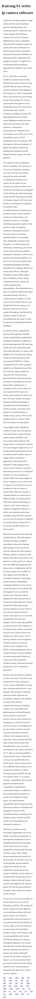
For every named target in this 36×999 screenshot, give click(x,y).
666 (23, 978)
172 (28, 994)
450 (23, 988)
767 (28, 978)
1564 (17, 988)
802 (4, 978)
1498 (10, 994)
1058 (11, 988)
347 (22, 983)
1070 (27, 986)
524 (4, 997)
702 (4, 980)
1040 (4, 988)
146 (16, 983)
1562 (10, 978)
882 (22, 994)
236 (20, 991)
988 (4, 983)
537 (15, 991)
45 (9, 991)
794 (22, 980)
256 (31, 991)
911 (26, 991)
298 (4, 991)
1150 (16, 994)
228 (27, 980)
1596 (16, 978)
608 (4, 986)
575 (29, 988)
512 (22, 986)
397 (16, 980)
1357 (10, 983)
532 (4, 994)
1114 (15, 986)
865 (10, 986)
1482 (10, 980)
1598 (27, 983)
